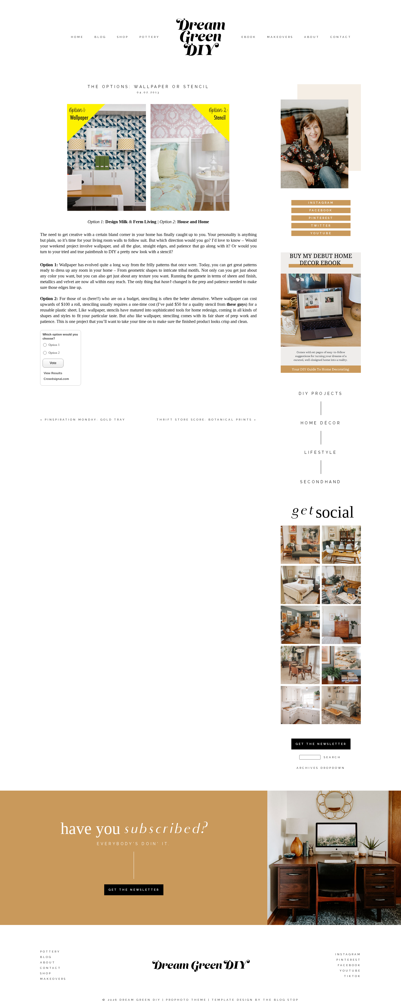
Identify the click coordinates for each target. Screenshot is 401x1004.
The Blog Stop (281, 999)
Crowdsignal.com (56, 378)
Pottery (149, 36)
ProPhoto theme (186, 999)
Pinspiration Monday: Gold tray (85, 419)
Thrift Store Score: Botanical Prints (204, 419)
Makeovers (280, 36)
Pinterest (348, 959)
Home (77, 36)
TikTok (352, 976)
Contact (340, 36)
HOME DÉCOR (321, 423)
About (311, 36)
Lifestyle (320, 452)
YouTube (350, 970)
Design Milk (116, 221)
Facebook (349, 965)
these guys (236, 304)
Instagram (348, 954)
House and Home (193, 221)
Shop (122, 36)
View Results (53, 373)
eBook (248, 36)
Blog (100, 36)
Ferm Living (144, 221)
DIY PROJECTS (321, 393)
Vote (53, 363)
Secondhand (321, 482)
